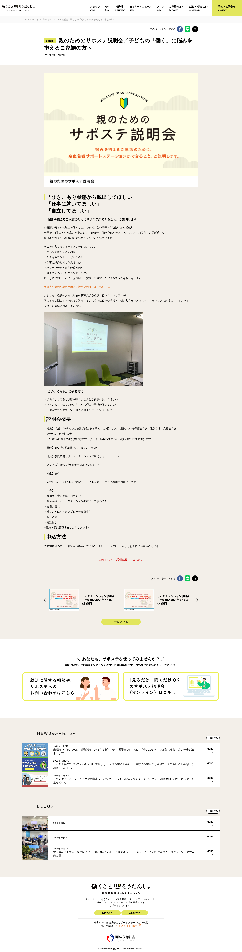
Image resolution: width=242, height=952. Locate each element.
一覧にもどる (121, 621)
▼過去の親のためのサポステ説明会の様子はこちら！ (75, 286)
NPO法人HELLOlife (126, 926)
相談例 (120, 8)
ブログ (160, 8)
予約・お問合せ (226, 8)
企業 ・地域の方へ (199, 8)
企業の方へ (107, 912)
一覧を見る (213, 738)
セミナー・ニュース (141, 8)
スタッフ (95, 8)
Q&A (107, 8)
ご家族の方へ (176, 8)
